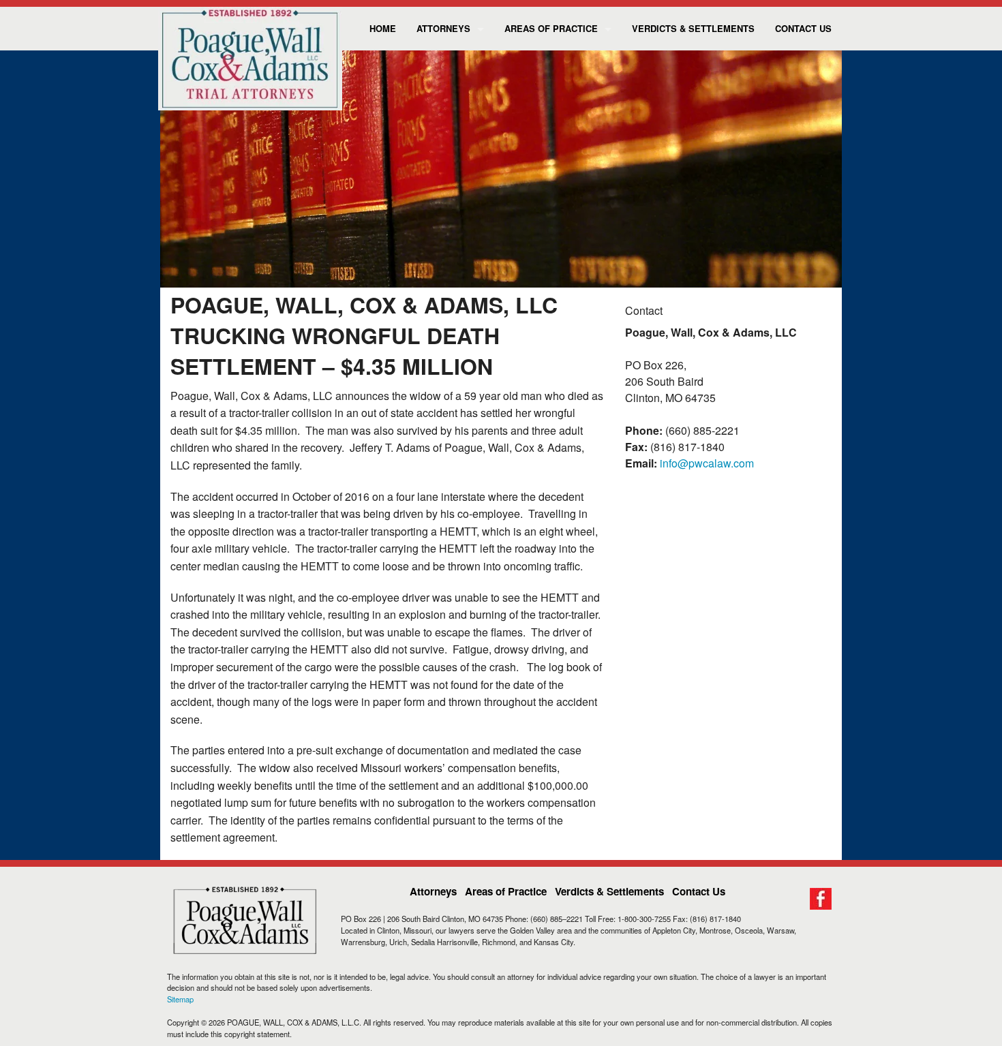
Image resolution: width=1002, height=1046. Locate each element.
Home (382, 28)
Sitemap (180, 999)
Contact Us (803, 28)
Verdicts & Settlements (693, 28)
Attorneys (443, 28)
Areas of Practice (551, 28)
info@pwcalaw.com (707, 463)
